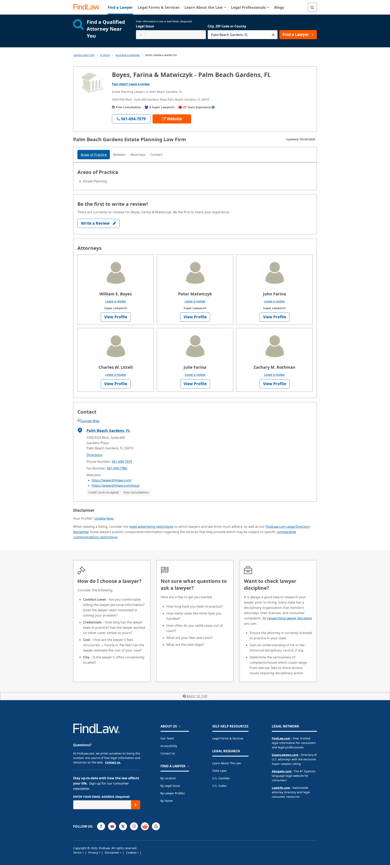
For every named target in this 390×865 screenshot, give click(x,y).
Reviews (119, 154)
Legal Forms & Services (228, 738)
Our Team (167, 738)
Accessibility (168, 746)
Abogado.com (281, 771)
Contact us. (113, 762)
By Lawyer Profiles (172, 793)
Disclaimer (112, 852)
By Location (168, 778)
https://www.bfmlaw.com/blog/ (116, 485)
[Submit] (135, 804)
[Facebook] (101, 826)
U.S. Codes (219, 786)
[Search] (312, 7)
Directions (94, 455)
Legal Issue (145, 26)
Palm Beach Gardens (127, 55)
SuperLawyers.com (285, 755)
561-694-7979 (122, 461)
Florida (105, 55)
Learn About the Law (226, 763)
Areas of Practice (94, 154)
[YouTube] (112, 826)
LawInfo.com (281, 788)
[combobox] (171, 34)
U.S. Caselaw (221, 778)
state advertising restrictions (151, 526)
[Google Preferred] (156, 826)
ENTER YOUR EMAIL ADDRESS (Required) (101, 797)
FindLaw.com (281, 738)
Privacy (93, 852)
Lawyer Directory (83, 55)
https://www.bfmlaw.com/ (112, 480)
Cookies (131, 852)
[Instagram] (134, 826)
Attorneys (137, 154)
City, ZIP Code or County (227, 26)
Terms (77, 852)
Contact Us (167, 753)
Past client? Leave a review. (131, 84)
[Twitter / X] (123, 826)
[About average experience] (213, 107)
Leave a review (115, 301)
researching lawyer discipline (289, 618)
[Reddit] (145, 826)
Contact (156, 154)
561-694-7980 (117, 468)
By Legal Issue (170, 786)
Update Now (104, 518)
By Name (166, 801)
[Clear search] (273, 34)
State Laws (219, 771)
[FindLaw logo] (88, 7)
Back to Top (197, 696)
